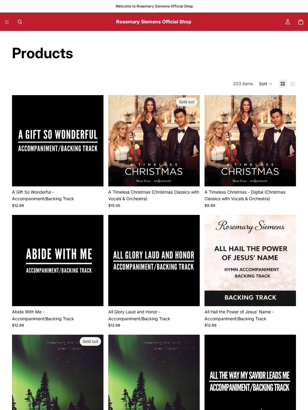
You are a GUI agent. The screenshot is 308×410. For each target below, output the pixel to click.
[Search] (19, 22)
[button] (266, 83)
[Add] (94, 177)
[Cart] (300, 22)
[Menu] (7, 22)
